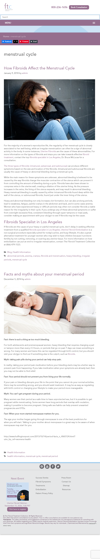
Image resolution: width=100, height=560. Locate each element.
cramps (36, 256)
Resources (66, 489)
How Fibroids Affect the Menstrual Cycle (39, 68)
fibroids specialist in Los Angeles (45, 157)
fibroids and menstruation (53, 256)
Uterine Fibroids (48, 151)
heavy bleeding (73, 256)
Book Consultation (79, 7)
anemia (28, 256)
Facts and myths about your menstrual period (44, 274)
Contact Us (66, 482)
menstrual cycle (19, 259)
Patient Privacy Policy (44, 493)
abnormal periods (15, 256)
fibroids (71, 354)
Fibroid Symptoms (43, 482)
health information (16, 456)
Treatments (40, 485)
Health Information (22, 252)
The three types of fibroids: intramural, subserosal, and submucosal (35, 166)
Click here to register (17, 509)
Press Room (66, 478)
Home (6, 36)
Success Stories (42, 478)
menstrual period (50, 456)
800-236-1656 (59, 7)
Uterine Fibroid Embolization (74, 230)
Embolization (41, 489)
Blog (9, 252)
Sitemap (66, 485)
